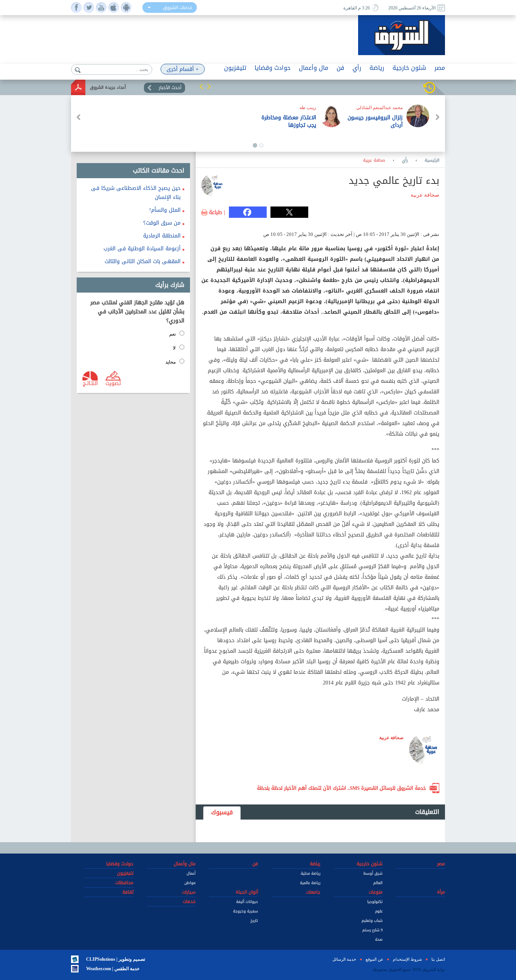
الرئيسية (432, 160)
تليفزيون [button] (235, 68)
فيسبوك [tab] (222, 812)
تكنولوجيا (375, 901)
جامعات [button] (313, 892)
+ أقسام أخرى (183, 69)
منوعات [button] (376, 892)
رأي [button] (356, 68)
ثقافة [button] (127, 892)
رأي (405, 160)
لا (174, 348)
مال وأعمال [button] (313, 68)
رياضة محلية (310, 873)
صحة (379, 939)
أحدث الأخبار (170, 87)
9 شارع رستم (372, 930)
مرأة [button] (441, 892)
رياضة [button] (376, 68)
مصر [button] (439, 68)
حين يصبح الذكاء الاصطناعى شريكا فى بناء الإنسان (136, 192)
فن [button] (340, 68)
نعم (172, 334)
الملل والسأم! (165, 210)
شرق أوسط (373, 873)
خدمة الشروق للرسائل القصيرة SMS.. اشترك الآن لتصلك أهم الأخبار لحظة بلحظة (341, 788)
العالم (378, 882)
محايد (170, 362)
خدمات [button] (189, 901)
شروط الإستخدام (407, 959)
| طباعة (217, 212)
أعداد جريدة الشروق (108, 87)
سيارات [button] (189, 892)
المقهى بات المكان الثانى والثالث (143, 261)
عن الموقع (374, 959)
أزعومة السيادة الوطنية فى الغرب (142, 248)
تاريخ (254, 920)
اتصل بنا (438, 959)
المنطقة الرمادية (162, 236)
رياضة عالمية (310, 882)
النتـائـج (90, 382)
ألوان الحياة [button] (247, 892)
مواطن (190, 882)
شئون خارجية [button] (409, 68)
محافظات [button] (124, 882)
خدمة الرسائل (344, 959)
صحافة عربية (374, 160)
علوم (379, 911)
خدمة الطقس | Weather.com (112, 968)
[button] (201, 86)
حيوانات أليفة (247, 901)
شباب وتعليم (372, 920)
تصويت (113, 382)
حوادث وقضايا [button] (272, 68)
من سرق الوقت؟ (162, 223)
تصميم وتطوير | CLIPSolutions (115, 959)
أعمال (191, 873)
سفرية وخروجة (245, 911)
